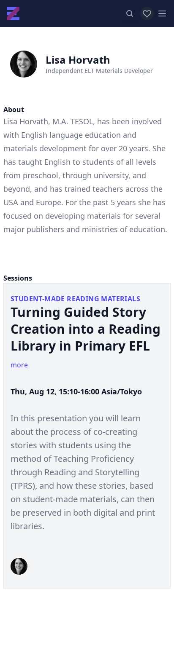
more (19, 365)
